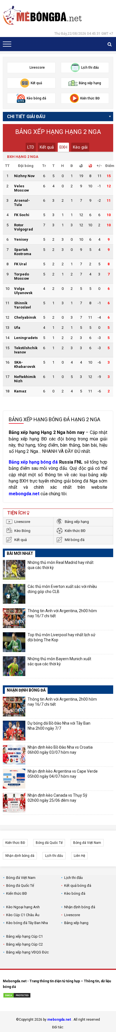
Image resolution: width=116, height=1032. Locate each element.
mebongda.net (59, 1020)
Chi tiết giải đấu (26, 116)
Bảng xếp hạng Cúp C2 (24, 944)
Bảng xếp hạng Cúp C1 (24, 936)
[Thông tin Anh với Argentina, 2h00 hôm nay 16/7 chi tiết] (14, 618)
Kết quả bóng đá (77, 885)
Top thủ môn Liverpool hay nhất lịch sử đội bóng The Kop (61, 637)
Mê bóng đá (74, 540)
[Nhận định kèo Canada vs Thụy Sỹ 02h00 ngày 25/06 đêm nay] (14, 802)
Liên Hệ (79, 856)
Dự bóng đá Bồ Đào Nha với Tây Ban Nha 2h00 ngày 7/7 (59, 726)
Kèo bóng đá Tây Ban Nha (27, 923)
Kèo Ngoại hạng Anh (23, 907)
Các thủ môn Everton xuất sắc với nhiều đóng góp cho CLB (62, 589)
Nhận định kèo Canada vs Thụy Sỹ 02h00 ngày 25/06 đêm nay (57, 798)
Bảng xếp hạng (77, 522)
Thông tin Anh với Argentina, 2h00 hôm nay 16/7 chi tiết (62, 613)
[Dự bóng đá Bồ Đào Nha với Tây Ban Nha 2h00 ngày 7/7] (14, 730)
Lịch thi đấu (54, 856)
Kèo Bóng (22, 531)
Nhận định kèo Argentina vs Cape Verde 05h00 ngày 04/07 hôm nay (63, 774)
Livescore (22, 522)
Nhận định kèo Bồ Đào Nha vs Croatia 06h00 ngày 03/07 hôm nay (60, 750)
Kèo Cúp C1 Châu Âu (22, 915)
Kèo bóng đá (74, 893)
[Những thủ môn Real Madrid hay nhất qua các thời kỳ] (14, 570)
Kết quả (47, 147)
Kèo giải (80, 147)
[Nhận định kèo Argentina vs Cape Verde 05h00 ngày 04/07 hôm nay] (14, 778)
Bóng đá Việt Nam (87, 843)
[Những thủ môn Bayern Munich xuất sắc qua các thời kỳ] (14, 666)
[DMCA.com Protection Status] (17, 996)
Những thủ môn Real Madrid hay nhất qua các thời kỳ (60, 565)
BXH (63, 147)
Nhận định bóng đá (19, 856)
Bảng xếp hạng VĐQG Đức (27, 952)
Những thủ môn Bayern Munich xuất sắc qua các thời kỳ (59, 661)
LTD (30, 147)
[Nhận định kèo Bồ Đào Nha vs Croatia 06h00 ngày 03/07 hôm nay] (14, 754)
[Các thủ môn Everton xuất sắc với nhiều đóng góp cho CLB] (14, 594)
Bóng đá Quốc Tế (49, 843)
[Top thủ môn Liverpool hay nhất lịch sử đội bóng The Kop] (14, 642)
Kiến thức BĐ (75, 531)
